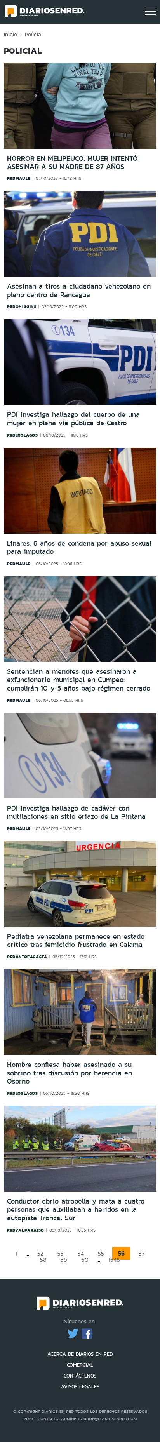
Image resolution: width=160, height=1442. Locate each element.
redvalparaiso (25, 1230)
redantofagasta (27, 956)
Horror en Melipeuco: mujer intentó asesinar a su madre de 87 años (72, 162)
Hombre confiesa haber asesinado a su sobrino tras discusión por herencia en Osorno (69, 1072)
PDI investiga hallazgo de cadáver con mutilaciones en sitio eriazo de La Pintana (76, 812)
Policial (34, 34)
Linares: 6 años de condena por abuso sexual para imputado (79, 547)
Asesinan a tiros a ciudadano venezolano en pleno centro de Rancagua (79, 290)
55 (101, 1253)
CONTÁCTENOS (80, 1375)
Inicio (10, 34)
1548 (114, 1260)
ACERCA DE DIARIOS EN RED (80, 1354)
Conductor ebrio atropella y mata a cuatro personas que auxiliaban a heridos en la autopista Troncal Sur (75, 1209)
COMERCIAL (80, 1365)
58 (43, 1260)
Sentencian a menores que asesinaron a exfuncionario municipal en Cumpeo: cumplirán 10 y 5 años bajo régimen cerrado (78, 679)
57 (141, 1253)
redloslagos (22, 435)
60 (85, 1260)
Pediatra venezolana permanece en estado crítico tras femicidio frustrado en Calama (75, 940)
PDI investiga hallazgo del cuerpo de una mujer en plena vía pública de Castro (73, 419)
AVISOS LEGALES (80, 1386)
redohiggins (22, 306)
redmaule (19, 178)
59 (64, 1260)
